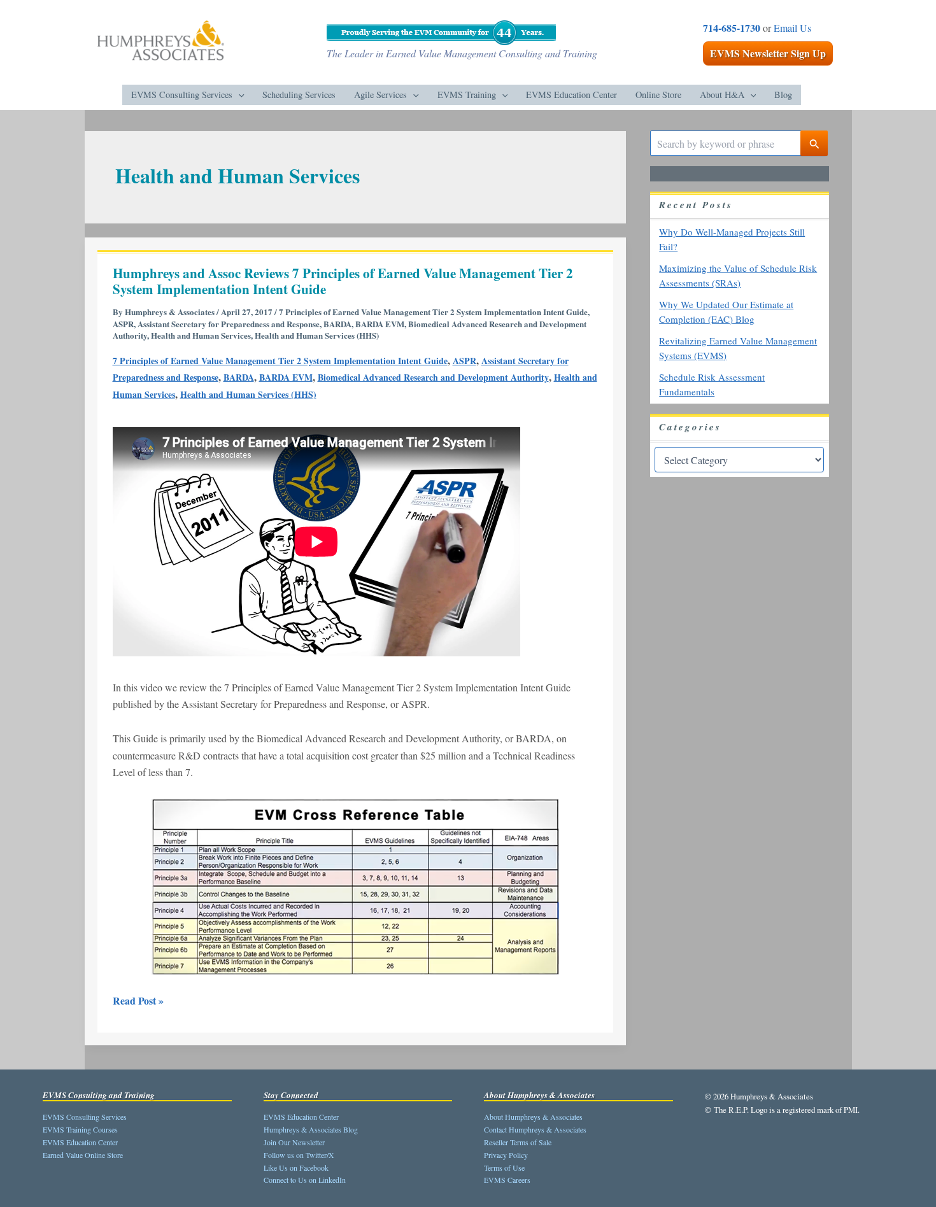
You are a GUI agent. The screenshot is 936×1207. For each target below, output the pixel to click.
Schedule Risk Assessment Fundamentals (712, 385)
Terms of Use (504, 1167)
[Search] (814, 143)
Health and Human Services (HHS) (317, 335)
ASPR (123, 324)
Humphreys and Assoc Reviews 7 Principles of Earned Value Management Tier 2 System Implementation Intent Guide (343, 281)
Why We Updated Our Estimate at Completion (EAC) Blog (726, 312)
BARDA (337, 324)
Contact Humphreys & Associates (535, 1129)
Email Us (792, 27)
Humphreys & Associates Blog (311, 1129)
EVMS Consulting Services (85, 1117)
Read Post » (138, 1000)
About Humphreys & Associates (533, 1117)
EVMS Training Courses (80, 1129)
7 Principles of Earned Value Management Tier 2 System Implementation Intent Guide (433, 312)
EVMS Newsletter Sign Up (768, 53)
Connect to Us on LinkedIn (305, 1180)
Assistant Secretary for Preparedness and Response (229, 324)
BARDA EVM (379, 324)
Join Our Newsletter (294, 1142)
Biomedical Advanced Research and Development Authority (433, 377)
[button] (238, 95)
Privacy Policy (506, 1155)
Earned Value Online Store (83, 1155)
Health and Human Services (201, 335)
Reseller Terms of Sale (517, 1142)
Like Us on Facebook (296, 1167)
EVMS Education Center (80, 1142)
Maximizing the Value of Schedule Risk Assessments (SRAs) (738, 276)
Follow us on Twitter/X (299, 1155)
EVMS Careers (507, 1180)
